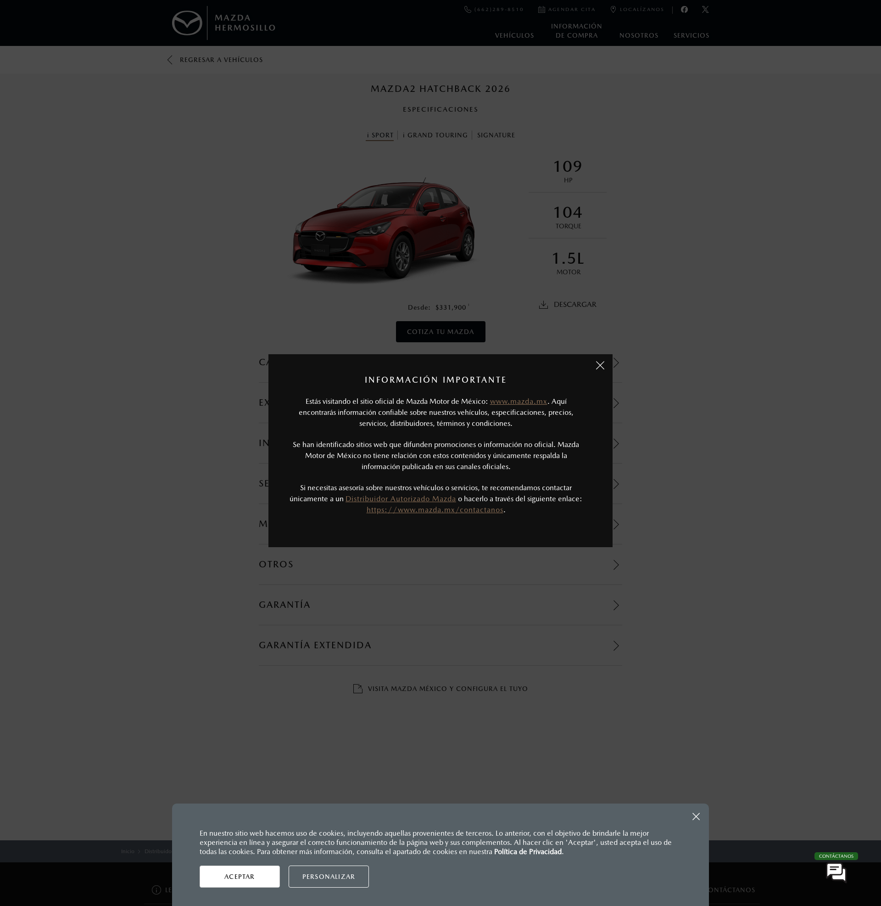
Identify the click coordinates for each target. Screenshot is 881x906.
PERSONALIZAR (328, 876)
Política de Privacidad (528, 851)
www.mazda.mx (518, 401)
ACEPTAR (239, 876)
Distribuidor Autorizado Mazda (401, 498)
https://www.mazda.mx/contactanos (435, 509)
